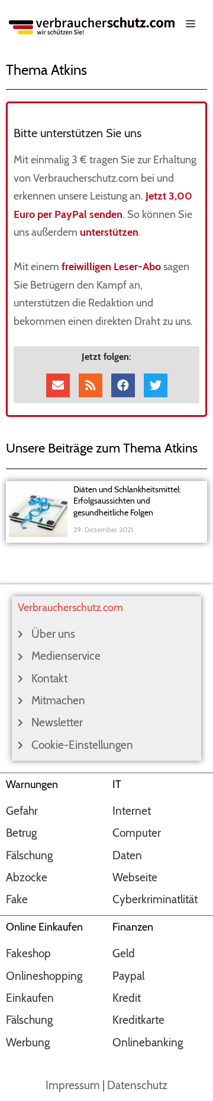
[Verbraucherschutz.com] (92, 24)
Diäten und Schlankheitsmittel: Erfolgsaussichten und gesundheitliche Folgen (127, 501)
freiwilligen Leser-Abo (111, 266)
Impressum (73, 1085)
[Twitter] (155, 385)
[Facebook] (123, 385)
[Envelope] (58, 385)
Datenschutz (137, 1085)
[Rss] (90, 385)
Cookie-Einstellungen (82, 745)
